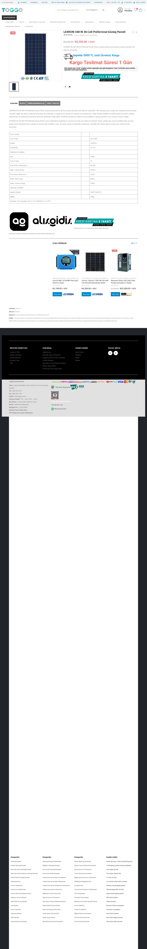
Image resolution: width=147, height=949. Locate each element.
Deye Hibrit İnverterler (51, 905)
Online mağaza (54, 320)
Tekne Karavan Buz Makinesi (54, 881)
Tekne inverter (111, 901)
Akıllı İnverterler (49, 917)
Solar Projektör (80, 909)
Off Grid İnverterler (82, 917)
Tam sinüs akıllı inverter (114, 921)
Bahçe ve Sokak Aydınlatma (85, 901)
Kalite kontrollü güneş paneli (16, 320)
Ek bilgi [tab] (23, 103)
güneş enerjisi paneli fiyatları (74, 318)
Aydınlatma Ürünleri (19, 921)
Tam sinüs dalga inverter (114, 917)
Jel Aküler (14, 905)
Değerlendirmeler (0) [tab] (36, 103)
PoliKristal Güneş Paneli (20, 877)
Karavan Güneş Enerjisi (52, 869)
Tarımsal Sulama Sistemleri (132, 278)
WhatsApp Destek (60, 409)
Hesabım (23, 2)
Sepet (77, 358)
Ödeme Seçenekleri (49, 366)
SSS (119, 2)
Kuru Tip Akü (16, 909)
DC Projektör (79, 905)
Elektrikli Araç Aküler (19, 901)
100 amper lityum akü (113, 873)
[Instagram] (110, 353)
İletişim (77, 360)
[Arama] (103, 10)
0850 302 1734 (17, 393)
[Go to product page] (66, 262)
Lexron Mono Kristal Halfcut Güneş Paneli (106, 278)
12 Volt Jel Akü (111, 877)
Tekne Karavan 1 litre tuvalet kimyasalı (119, 861)
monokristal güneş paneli (44, 320)
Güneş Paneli (9, 22)
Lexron (35, 320)
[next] (136, 32)
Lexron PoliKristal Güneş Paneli (41, 315)
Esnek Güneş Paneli (18, 865)
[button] (132, 243)
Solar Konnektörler (18, 889)
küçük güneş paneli (28, 320)
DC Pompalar (79, 893)
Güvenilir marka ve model (127, 318)
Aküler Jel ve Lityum (18, 897)
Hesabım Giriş (14, 360)
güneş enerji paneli (61, 318)
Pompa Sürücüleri (117, 278)
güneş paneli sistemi (115, 318)
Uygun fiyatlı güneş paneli (86, 320)
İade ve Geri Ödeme (58, 2)
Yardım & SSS (15, 352)
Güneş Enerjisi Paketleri (52, 861)
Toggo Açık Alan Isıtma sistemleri (54, 358)
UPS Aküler (15, 917)
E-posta (69, 87)
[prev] (133, 32)
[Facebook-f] (116, 353)
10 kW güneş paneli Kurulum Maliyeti (118, 865)
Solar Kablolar (17, 885)
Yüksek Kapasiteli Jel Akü (115, 889)
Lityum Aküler (16, 913)
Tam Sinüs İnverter (112, 913)
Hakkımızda (98, 2)
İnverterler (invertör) (57, 22)
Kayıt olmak (140, 2)
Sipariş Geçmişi (15, 358)
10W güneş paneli (18, 318)
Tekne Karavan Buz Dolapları (54, 877)
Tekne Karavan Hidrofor (52, 889)
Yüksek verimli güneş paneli (115, 885)
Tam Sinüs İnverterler (83, 873)
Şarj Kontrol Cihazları (37, 22)
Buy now (57, 294)
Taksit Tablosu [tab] (52, 103)
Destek (113, 2)
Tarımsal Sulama (104, 22)
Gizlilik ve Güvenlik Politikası (79, 2)
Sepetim (44, 2)
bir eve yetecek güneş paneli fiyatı (31, 318)
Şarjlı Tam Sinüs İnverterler (85, 865)
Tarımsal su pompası (113, 909)
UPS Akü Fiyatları (112, 897)
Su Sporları (29, 26)
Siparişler (34, 2)
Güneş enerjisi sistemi (86, 318)
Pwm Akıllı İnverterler (82, 861)
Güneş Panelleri (87, 278)
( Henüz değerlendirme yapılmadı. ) (86, 35)
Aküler (21, 22)
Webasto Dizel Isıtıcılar (52, 893)
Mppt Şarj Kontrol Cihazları (85, 877)
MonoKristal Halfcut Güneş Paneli (24, 873)
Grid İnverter (75, 22)
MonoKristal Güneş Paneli (21, 869)
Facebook (65, 87)
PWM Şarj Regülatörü (59, 278)
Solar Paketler (120, 22)
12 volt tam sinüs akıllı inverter (116, 881)
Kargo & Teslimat (15, 355)
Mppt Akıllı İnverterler (82, 913)
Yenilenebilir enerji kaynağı (110, 320)
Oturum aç (128, 2)
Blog (108, 2)
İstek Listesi (79, 352)
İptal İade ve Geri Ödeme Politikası (54, 363)
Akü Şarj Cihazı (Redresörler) (54, 901)
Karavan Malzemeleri (12, 26)
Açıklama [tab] (14, 103)
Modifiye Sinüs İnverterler (53, 921)
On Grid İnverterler (81, 921)
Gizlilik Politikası (48, 360)
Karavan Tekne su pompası (115, 905)
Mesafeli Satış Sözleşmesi (52, 355)
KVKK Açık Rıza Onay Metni (52, 369)
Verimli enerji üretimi (98, 320)
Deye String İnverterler (52, 909)
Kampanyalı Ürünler (28, 315)
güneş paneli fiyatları (104, 318)
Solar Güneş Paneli (75, 320)
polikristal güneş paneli (64, 320)
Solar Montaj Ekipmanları (21, 893)
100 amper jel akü (112, 869)
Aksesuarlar (89, 22)
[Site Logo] (12, 10)
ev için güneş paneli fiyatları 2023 (48, 318)
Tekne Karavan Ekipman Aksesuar (56, 885)
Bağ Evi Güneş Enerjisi (51, 865)
